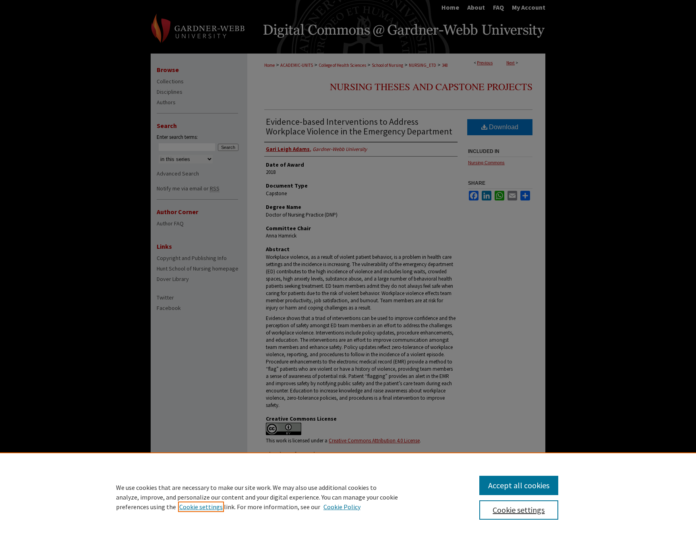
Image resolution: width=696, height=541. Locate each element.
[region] (348, 496)
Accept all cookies (518, 485)
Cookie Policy (341, 507)
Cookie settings (201, 507)
